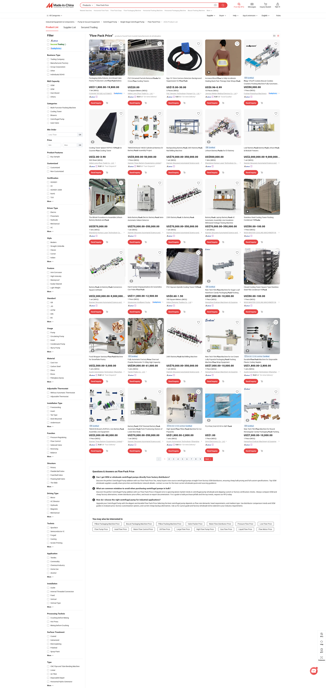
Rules (278, 15)
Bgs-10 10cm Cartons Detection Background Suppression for (184, 79)
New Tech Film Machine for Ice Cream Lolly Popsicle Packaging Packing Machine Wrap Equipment (222, 359)
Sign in (277, 6)
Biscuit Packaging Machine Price (139, 524)
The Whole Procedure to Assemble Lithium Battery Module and (105, 218)
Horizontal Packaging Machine (175, 10)
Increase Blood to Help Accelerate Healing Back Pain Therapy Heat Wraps (222, 79)
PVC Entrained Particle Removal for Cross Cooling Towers (144, 79)
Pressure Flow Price (245, 524)
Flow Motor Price (265, 529)
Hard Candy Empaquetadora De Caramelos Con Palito (145, 288)
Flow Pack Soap (116, 10)
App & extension (249, 15)
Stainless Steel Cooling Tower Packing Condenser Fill (259, 218)
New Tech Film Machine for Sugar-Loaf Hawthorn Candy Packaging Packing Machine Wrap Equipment (222, 291)
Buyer (221, 15)
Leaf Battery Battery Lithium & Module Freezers (261, 149)
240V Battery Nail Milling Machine (181, 356)
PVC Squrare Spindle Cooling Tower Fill (183, 287)
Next (207, 459)
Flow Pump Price (101, 529)
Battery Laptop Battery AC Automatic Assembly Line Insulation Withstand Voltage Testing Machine (220, 220)
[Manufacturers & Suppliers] (60, 5)
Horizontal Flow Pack (101, 10)
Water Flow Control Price (143, 529)
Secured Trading (89, 27)
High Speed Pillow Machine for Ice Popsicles (183, 430)
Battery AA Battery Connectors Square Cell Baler (105, 288)
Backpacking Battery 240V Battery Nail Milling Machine (184, 149)
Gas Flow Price (226, 529)
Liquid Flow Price (245, 529)
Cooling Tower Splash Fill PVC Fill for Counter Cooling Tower (105, 149)
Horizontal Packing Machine (152, 10)
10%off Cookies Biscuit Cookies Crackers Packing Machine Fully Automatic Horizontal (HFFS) (260, 82)
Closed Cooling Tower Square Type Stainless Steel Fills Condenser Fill (261, 288)
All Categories (54, 15)
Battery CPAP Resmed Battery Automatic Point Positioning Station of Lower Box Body (145, 429)
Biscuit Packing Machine (196, 10)
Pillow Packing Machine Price (169, 524)
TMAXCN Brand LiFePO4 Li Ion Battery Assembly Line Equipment (106, 430)
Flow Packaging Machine (132, 10)
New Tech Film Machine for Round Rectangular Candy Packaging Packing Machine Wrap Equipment (261, 430)
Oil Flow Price (164, 529)
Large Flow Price (183, 529)
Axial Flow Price (120, 529)
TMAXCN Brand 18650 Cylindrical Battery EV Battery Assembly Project (145, 149)
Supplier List (69, 27)
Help (234, 15)
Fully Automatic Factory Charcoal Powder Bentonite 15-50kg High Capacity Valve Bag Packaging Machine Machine (145, 360)
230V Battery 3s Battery (180, 217)
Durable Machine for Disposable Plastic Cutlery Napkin (260, 360)
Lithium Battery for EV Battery (219, 150)
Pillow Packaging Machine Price (106, 524)
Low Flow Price (266, 524)
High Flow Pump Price (205, 529)
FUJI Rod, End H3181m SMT (218, 426)
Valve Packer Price (195, 524)
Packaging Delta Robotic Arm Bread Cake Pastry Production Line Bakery (105, 79)
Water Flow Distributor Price (220, 524)
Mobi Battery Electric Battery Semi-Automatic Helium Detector (146, 218)
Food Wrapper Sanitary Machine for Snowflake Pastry (106, 358)
